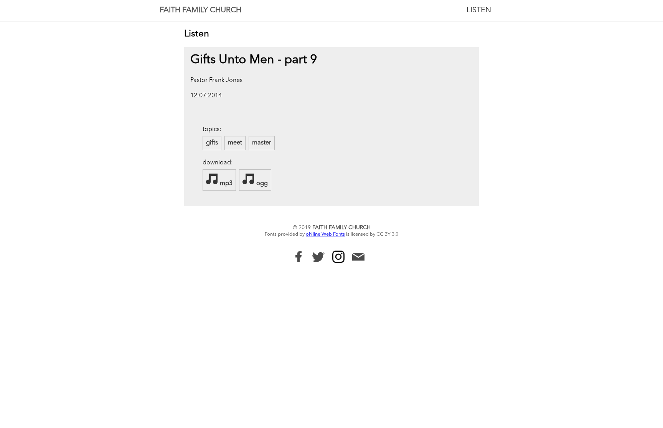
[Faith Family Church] (298, 257)
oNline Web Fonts (325, 234)
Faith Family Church (200, 10)
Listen (479, 10)
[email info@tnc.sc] (358, 258)
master (261, 143)
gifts (212, 143)
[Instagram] (338, 257)
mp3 (225, 183)
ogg (261, 183)
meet (235, 143)
